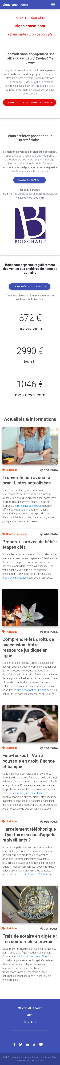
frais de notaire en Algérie (35, 956)
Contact (30, 1022)
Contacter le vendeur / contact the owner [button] (28, 102)
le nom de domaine (30, 18)
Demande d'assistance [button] (28, 180)
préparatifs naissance (14, 577)
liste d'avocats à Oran (29, 505)
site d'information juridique (31, 690)
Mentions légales (30, 1008)
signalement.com (30, 26)
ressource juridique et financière (30, 793)
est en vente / (30, 34)
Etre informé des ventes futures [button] (28, 286)
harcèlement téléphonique (37, 874)
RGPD (30, 1015)
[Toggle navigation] (53, 4)
